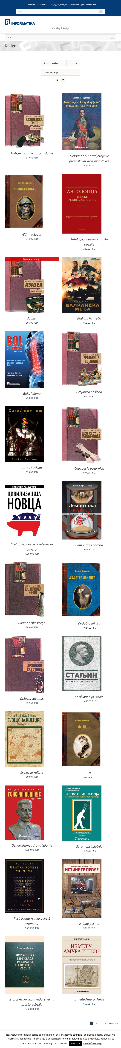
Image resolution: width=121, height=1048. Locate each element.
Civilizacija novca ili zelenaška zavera (32, 547)
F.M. (89, 773)
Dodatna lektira (89, 623)
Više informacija (92, 1043)
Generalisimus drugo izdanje (32, 845)
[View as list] (63, 80)
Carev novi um (32, 467)
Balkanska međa (89, 318)
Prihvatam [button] (75, 1043)
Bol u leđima (32, 393)
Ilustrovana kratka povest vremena (32, 921)
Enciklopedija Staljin (89, 696)
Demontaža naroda (89, 545)
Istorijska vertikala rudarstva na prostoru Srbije (31, 1002)
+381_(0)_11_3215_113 (58, 4)
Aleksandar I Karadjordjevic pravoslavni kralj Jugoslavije (89, 158)
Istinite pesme (89, 923)
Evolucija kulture (31, 772)
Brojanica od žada (89, 392)
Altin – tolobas (32, 234)
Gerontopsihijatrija (89, 846)
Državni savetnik (32, 698)
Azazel (31, 318)
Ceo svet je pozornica (89, 468)
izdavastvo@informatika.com (84, 4)
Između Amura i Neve (89, 999)
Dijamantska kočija (31, 622)
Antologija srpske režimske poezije (89, 242)
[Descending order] (77, 63)
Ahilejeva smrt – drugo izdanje (32, 153)
